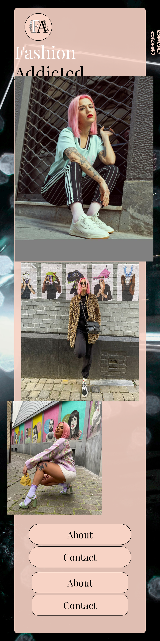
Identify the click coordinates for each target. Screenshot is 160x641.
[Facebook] (152, 34)
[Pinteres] (152, 46)
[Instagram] (153, 40)
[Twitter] (153, 52)
